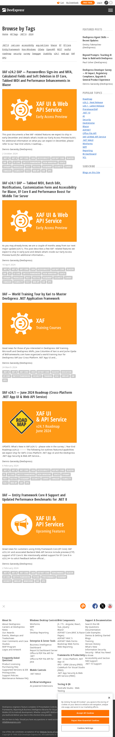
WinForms (28, 581)
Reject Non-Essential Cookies (85, 720)
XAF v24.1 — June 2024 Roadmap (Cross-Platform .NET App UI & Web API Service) (37, 394)
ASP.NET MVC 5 (65, 638)
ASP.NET (87, 129)
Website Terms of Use (49, 732)
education (66, 371)
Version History (92, 643)
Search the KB (92, 624)
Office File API (89, 133)
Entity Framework (11, 49)
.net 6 (6, 158)
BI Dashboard (89, 153)
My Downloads (72, 2)
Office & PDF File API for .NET (42, 654)
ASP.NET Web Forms (67, 641)
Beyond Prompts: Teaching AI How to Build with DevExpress (97, 56)
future (36, 576)
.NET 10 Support (93, 663)
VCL (84, 157)
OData (41, 49)
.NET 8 (5, 45)
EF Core (67, 45)
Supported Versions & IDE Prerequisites (15, 671)
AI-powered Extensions (41, 685)
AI (84, 116)
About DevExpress (11, 624)
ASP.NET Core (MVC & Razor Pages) (71, 634)
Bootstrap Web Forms (68, 643)
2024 (31, 34)
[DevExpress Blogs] (83, 606)
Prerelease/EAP (90, 109)
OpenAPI (50, 49)
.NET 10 (86, 112)
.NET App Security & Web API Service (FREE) (70, 674)
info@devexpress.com (11, 722)
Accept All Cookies (85, 713)
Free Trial (87, 2)
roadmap (6, 53)
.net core (15, 45)
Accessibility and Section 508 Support (97, 659)
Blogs (88, 638)
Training (89, 641)
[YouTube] (110, 606)
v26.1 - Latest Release (93, 105)
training (48, 376)
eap (4, 162)
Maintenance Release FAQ (15, 678)
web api (65, 53)
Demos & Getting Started (97, 635)
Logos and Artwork (11, 649)
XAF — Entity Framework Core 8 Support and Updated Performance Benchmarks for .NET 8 (34, 497)
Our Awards (8, 632)
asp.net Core (42, 45)
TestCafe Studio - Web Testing (69, 689)
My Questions (92, 626)
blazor (54, 45)
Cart (62, 2)
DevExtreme (89, 123)
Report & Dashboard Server (44, 650)
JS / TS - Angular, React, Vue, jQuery (69, 625)
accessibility (28, 45)
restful (67, 49)
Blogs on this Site (91, 172)
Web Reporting (65, 646)
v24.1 (56, 53)
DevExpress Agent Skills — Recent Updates (96, 39)
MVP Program (9, 646)
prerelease (18, 166)
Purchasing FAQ (10, 666)
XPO (4, 57)
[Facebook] (95, 606)
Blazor (86, 126)
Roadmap (87, 99)
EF (60, 45)
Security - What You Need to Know (98, 654)
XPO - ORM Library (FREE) (70, 664)
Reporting (88, 150)
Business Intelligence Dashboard (41, 646)
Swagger (36, 53)
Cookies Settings (85, 728)
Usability (47, 53)
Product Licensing (11, 664)
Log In (99, 2)
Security (87, 119)
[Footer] (3, 606)
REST (59, 49)
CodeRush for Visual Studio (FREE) (71, 669)
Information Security (95, 649)
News (5, 629)
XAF (73, 53)
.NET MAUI (88, 140)
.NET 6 (23, 34)
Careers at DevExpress (13, 626)
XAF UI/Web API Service (94, 136)
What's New (91, 646)
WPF (85, 147)
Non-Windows (29, 49)
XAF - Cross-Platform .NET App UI (70, 660)
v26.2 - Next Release (93, 102)
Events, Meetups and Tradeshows (12, 637)
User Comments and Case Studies (15, 642)
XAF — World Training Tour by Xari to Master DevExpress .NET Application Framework (34, 296)
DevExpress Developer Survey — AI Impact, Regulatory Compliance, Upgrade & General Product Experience (97, 74)
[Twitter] (102, 606)
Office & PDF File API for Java (42, 660)
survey (27, 53)
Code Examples (92, 632)
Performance (48, 576)
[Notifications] (111, 3)
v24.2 (28, 170)
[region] (85, 715)
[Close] (109, 697)
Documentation (93, 629)
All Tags (14, 34)
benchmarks (58, 572)
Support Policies (10, 675)
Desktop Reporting (39, 632)
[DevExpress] (11, 3)
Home (5, 34)
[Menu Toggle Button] (110, 10)
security (17, 53)
